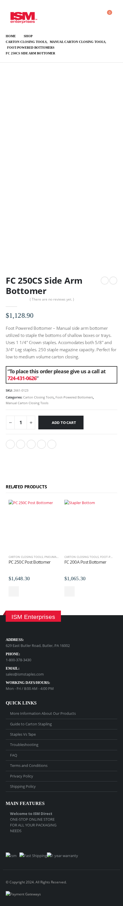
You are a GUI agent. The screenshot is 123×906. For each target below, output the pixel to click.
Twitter (20, 444)
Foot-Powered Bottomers (74, 397)
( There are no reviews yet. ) (52, 299)
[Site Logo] (21, 15)
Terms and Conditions (28, 765)
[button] (76, 15)
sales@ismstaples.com (25, 674)
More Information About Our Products (43, 713)
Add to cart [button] (14, 591)
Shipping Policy (23, 786)
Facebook (10, 444)
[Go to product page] (34, 525)
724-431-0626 (21, 378)
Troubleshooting (24, 744)
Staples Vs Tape (23, 734)
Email (51, 444)
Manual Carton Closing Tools (27, 403)
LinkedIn (31, 444)
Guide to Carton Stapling (31, 724)
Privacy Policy (21, 776)
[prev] (105, 281)
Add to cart (64, 422)
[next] (113, 281)
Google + (41, 444)
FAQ (13, 755)
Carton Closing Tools (38, 397)
